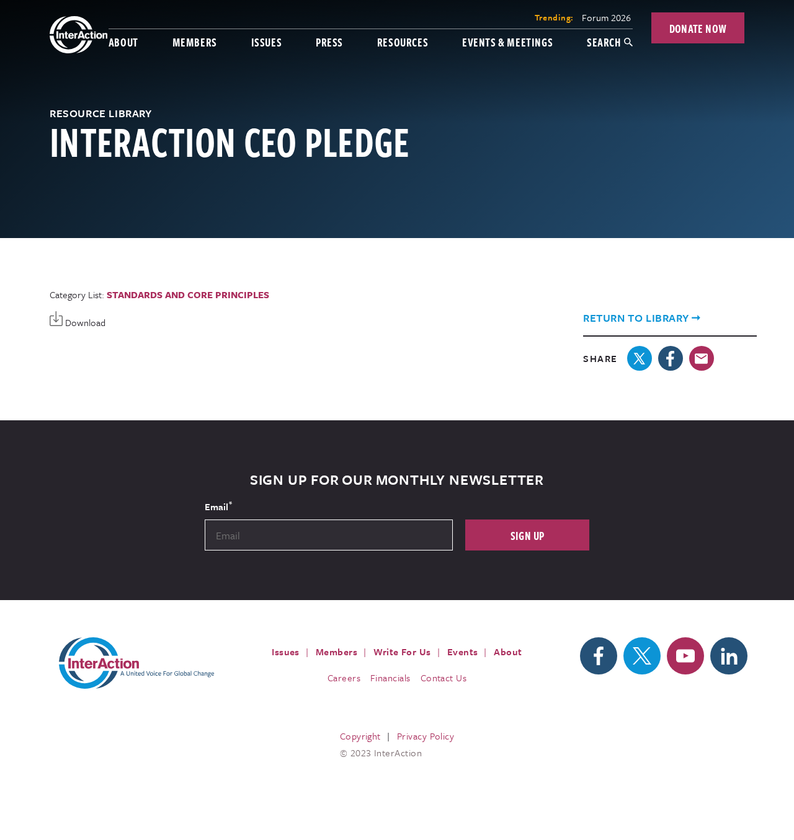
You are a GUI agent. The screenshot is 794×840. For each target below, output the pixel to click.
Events (462, 651)
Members (194, 41)
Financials (390, 677)
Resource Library (101, 113)
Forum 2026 (606, 17)
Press (329, 41)
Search (604, 41)
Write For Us (402, 651)
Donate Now (698, 28)
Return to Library (636, 317)
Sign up (528, 535)
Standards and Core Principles (188, 294)
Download (84, 322)
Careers (344, 677)
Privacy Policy (425, 736)
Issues (266, 41)
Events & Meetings (507, 41)
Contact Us (444, 677)
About (123, 41)
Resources (402, 41)
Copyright (360, 736)
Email (218, 505)
